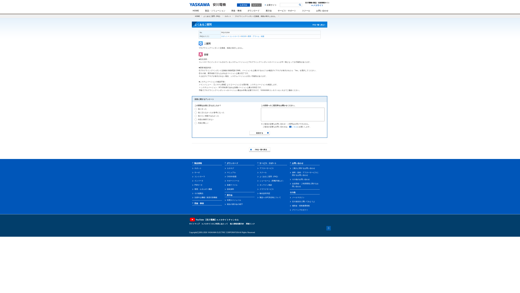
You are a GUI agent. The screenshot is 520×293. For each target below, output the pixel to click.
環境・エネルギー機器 (203, 189)
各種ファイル (232, 185)
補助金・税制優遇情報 (301, 206)
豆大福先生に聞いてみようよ (303, 201)
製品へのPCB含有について (270, 197)
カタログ (230, 168)
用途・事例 (236, 10)
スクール (306, 10)
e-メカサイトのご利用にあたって (215, 224)
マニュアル (231, 172)
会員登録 (243, 5)
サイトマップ (194, 224)
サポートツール (233, 181)
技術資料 (230, 189)
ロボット (228, 16)
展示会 (269, 10)
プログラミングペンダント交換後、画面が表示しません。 (256, 16)
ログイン (256, 5)
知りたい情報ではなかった (208, 116)
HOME (196, 10)
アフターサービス (267, 168)
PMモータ (198, 185)
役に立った (202, 109)
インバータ (198, 181)
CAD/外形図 (231, 177)
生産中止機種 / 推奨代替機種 (205, 197)
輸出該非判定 (265, 193)
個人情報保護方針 (237, 224)
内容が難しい (203, 123)
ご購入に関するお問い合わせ (303, 168)
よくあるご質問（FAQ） (212, 16)
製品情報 (198, 163)
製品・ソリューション (215, 10)
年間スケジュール (234, 200)
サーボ (197, 172)
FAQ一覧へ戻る (318, 25)
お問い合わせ (322, 10)
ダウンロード (253, 10)
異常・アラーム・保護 (256, 36)
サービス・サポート (287, 10)
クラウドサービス (267, 189)
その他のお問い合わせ (301, 179)
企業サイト (272, 5)
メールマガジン (298, 197)
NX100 (243, 36)
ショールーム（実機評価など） (272, 181)
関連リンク (250, 224)
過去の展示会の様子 (235, 204)
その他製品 (198, 193)
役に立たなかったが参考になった (211, 113)
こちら (294, 127)
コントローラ (234, 36)
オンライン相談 (266, 185)
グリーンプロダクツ (300, 210)
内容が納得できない (206, 119)
